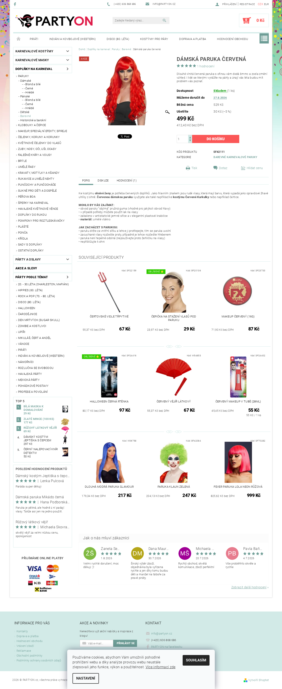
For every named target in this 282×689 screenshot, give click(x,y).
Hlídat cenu (255, 168)
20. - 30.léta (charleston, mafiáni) (43, 284)
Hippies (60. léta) (30, 290)
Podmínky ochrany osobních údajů (39, 660)
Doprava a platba (192, 39)
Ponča (23, 232)
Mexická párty (29, 379)
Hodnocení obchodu (232, 39)
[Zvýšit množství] (190, 137)
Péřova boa (26, 196)
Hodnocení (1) (127, 180)
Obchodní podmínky (29, 655)
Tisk (194, 168)
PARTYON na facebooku (166, 646)
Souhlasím (196, 660)
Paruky (23, 76)
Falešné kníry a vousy (35, 155)
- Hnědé (29, 92)
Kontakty (22, 631)
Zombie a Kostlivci (32, 326)
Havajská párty (30, 374)
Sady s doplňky (30, 244)
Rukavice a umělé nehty (36, 178)
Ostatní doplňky (31, 250)
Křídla (23, 238)
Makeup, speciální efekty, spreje (42, 131)
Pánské (25, 96)
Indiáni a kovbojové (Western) (72, 39)
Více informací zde (161, 667)
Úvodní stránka (18, 39)
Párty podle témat (31, 277)
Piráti (34, 39)
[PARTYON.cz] (54, 22)
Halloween (26, 308)
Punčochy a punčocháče (37, 184)
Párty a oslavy (28, 259)
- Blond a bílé (32, 84)
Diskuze (103, 180)
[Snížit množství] (190, 141)
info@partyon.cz (161, 633)
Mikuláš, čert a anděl (34, 338)
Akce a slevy (26, 268)
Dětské (25, 112)
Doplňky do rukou (32, 214)
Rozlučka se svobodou (36, 368)
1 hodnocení (206, 66)
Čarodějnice (27, 314)
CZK (260, 4)
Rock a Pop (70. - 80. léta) (36, 296)
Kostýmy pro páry (154, 39)
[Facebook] (15, 4)
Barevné (25, 116)
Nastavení (85, 678)
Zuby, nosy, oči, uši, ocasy (37, 149)
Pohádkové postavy (33, 385)
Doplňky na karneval (33, 69)
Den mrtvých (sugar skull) (39, 320)
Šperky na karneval (33, 202)
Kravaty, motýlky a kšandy (39, 172)
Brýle (22, 160)
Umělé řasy (26, 166)
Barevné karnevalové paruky (235, 157)
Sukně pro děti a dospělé (37, 190)
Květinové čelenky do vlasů (39, 143)
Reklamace (24, 650)
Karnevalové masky (32, 60)
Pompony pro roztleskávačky (41, 220)
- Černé (28, 88)
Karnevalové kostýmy (34, 51)
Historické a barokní (33, 120)
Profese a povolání (33, 391)
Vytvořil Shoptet (258, 680)
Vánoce (23, 343)
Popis (86, 180)
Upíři (21, 332)
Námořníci (26, 362)
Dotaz (223, 168)
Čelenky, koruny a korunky (39, 137)
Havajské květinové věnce (38, 208)
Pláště (23, 226)
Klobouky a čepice (32, 125)
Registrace (247, 4)
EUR (266, 4)
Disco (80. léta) (118, 39)
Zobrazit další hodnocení (249, 587)
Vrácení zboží (25, 645)
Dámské (25, 80)
